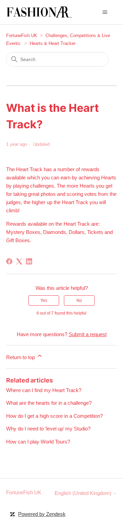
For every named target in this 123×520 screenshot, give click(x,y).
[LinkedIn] (29, 261)
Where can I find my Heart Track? (43, 390)
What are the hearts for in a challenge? (49, 403)
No (79, 300)
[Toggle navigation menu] (105, 12)
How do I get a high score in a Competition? (54, 416)
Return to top (21, 357)
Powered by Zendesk (42, 514)
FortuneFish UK (21, 35)
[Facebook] (9, 261)
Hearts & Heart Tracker (53, 43)
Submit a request (88, 334)
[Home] (40, 12)
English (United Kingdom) (84, 493)
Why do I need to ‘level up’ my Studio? (48, 429)
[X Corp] (19, 261)
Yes (43, 300)
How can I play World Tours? (38, 442)
